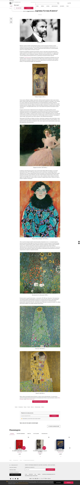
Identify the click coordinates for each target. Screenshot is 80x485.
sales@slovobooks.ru (14, 472)
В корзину (19, 456)
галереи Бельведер (27, 57)
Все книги (62, 6)
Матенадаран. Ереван (60, 450)
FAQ (35, 474)
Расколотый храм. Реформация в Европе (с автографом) (40, 451)
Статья (21, 460)
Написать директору (15, 474)
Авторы (47, 6)
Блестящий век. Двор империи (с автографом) (19, 450)
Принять (69, 482)
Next (70, 448)
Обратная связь (12, 469)
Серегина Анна (40, 452)
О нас (67, 6)
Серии (37, 6)
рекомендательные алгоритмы (23, 482)
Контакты (31, 474)
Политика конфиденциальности (48, 474)
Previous (10, 448)
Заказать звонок (12, 467)
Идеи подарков (55, 6)
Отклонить (58, 482)
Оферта (39, 474)
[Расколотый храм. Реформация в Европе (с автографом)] (40, 444)
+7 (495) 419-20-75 (14, 465)
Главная (10, 8)
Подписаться (50, 469)
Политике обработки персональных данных (21, 483)
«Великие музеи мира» (30, 399)
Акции (11, 6)
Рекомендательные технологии (31, 475)
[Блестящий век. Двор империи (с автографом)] (19, 444)
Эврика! (42, 6)
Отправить (54, 415)
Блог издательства (15, 460)
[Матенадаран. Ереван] (60, 444)
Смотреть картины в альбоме (40, 401)
